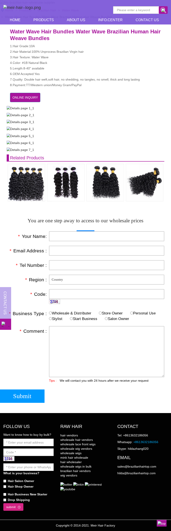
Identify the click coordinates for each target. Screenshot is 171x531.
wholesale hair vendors (76, 440)
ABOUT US (76, 20)
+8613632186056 (145, 442)
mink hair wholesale (74, 457)
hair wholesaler (71, 462)
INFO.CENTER (110, 20)
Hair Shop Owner (20, 486)
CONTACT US (147, 20)
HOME (15, 20)
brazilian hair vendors (75, 471)
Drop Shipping (19, 500)
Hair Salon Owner (21, 481)
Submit (22, 396)
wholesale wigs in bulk (76, 466)
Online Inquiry (25, 97)
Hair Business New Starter (27, 494)
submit (11, 507)
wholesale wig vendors (76, 448)
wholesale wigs (70, 453)
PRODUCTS (43, 20)
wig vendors (68, 475)
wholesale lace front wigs (78, 444)
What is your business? (21, 473)
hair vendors (69, 435)
